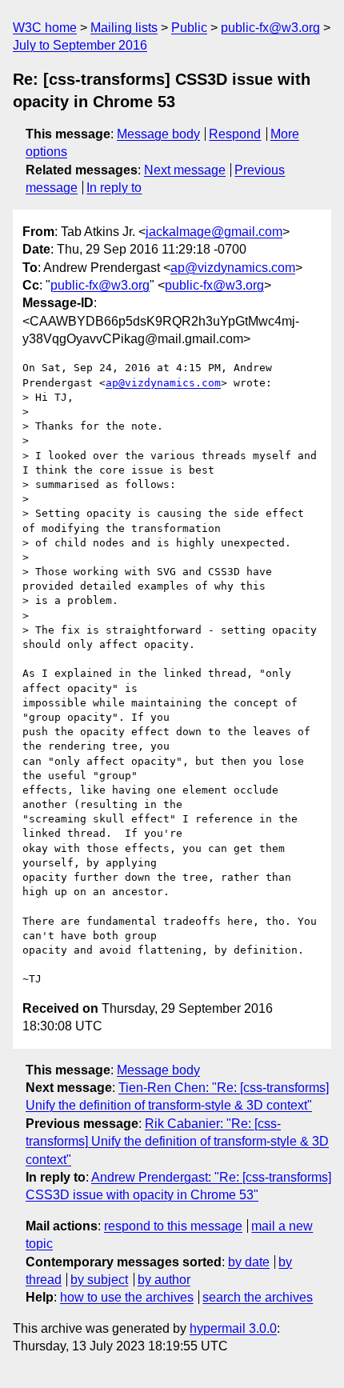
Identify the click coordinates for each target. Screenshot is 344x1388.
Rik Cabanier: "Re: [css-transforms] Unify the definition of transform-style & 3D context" (177, 1141)
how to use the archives (127, 1297)
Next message (185, 170)
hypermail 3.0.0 (233, 1328)
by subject (99, 1279)
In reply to (114, 187)
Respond (235, 134)
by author (164, 1279)
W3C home (45, 27)
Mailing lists (124, 27)
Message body (158, 134)
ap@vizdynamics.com (232, 267)
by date (249, 1262)
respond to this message (173, 1226)
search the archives (257, 1297)
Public (189, 27)
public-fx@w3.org (270, 27)
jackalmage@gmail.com (214, 231)
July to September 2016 (80, 45)
